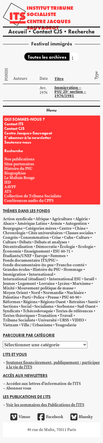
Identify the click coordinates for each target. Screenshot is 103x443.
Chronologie (14, 233)
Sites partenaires (19, 164)
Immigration (14, 274)
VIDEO (78, 320)
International (41, 274)
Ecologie (85, 246)
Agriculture (62, 219)
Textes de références (74, 311)
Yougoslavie (65, 325)
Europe (41, 256)
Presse (53, 297)
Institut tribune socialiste (50, 11)
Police (38, 297)
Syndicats (11, 311)
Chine (80, 228)
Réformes (11, 302)
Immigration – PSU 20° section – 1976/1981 (70, 91)
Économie (12, 251)
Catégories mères (40, 228)
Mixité (9, 288)
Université (47, 320)
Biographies (15, 173)
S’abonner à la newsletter (27, 137)
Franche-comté (70, 265)
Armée (56, 223)
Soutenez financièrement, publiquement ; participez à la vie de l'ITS (53, 365)
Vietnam (10, 325)
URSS (64, 320)
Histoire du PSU (18, 168)
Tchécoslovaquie (38, 311)
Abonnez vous (18, 388)
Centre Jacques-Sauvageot (28, 133)
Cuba (68, 237)
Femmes (58, 256)
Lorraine (47, 283)
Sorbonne (65, 306)
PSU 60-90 (70, 297)
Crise (56, 237)
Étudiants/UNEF (17, 256)
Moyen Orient (15, 292)
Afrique (42, 219)
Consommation (35, 237)
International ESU (65, 279)
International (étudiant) (24, 279)
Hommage (73, 269)
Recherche (81, 31)
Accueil (17, 31)
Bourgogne (13, 228)
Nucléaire (75, 292)
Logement (27, 283)
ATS (7, 191)
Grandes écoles (16, 269)
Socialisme (44, 306)
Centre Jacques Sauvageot (49, 24)
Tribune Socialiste (19, 320)
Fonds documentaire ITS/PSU (29, 260)
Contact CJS (47, 31)
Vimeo (24, 417)
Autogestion (76, 223)
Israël (89, 279)
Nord (35, 292)
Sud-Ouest (86, 306)
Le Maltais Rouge (19, 177)
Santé (93, 302)
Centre (65, 228)
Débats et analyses (50, 242)
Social (26, 306)
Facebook (54, 417)
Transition (47, 315)
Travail (66, 315)
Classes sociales (79, 233)
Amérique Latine (32, 223)
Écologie (67, 246)
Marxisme (81, 283)
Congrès (10, 237)
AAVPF (10, 187)
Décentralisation (18, 246)
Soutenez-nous (17, 142)
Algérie (81, 219)
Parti (26, 297)
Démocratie (46, 246)
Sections (10, 306)
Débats (25, 242)
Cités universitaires (45, 233)
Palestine (11, 297)
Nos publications (19, 159)
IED (7, 182)
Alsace (8, 223)
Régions (30, 302)
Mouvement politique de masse (45, 288)
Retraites (77, 302)
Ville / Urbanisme (36, 325)
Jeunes (9, 283)
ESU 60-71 (61, 251)
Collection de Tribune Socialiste (32, 196)
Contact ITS (13, 123)
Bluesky (86, 417)
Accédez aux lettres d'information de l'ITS (43, 383)
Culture (83, 237)
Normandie (53, 292)
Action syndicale (18, 219)
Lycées (64, 283)
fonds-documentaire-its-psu (28, 265)
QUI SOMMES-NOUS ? (24, 119)
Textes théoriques (19, 315)
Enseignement (37, 251)
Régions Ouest (53, 302)
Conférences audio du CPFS (29, 200)
